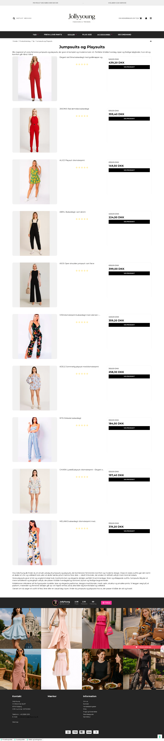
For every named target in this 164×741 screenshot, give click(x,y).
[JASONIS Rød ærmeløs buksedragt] (34, 130)
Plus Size (87, 35)
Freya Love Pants (53, 35)
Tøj (35, 35)
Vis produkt (129, 67)
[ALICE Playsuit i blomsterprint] (34, 181)
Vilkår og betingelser (35, 739)
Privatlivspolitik (7, 739)
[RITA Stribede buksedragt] (34, 439)
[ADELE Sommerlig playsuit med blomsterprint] (34, 388)
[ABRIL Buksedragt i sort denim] (34, 233)
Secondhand (124, 35)
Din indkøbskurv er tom (129, 18)
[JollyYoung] (82, 18)
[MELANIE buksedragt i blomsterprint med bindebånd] (34, 542)
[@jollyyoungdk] (55, 602)
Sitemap (15, 722)
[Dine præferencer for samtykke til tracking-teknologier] (160, 737)
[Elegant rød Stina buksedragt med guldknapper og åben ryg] (34, 78)
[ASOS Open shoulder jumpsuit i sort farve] (34, 285)
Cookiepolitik (20, 739)
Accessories (104, 35)
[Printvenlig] (151, 41)
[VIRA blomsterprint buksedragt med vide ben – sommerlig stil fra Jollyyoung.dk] (34, 336)
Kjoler (71, 35)
